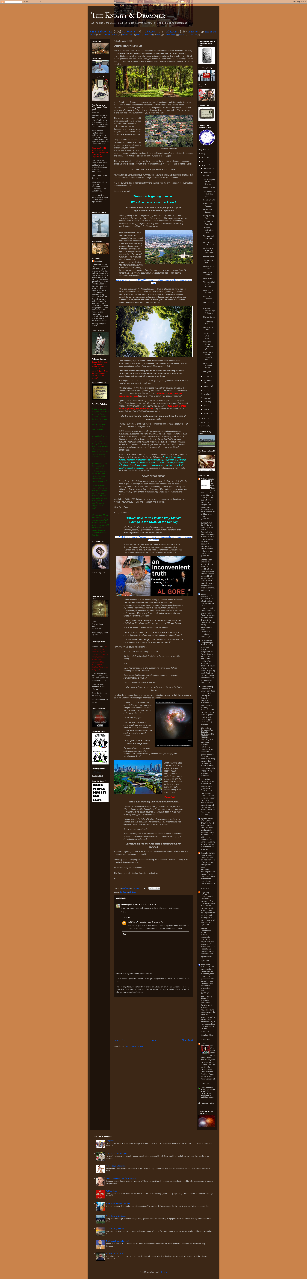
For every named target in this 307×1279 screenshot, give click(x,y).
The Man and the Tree (208, 237)
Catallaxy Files (207, 1035)
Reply (123, 912)
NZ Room (148, 35)
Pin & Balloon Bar (101, 31)
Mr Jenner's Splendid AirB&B (207, 365)
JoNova (203, 594)
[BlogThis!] (152, 888)
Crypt (158, 35)
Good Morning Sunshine (115, 1228)
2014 (203, 422)
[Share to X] (154, 888)
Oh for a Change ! (207, 297)
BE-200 (206, 176)
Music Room (127, 35)
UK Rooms (172, 31)
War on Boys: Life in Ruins (116, 1166)
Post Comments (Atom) (134, 1046)
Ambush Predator (207, 479)
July (205, 390)
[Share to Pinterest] (159, 888)
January (207, 413)
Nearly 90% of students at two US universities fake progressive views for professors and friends (207, 603)
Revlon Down (208, 256)
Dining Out (207, 371)
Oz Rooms (129, 31)
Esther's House (209, 188)
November (208, 172)
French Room (170, 35)
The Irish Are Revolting (208, 223)
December (208, 169)
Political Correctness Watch (206, 931)
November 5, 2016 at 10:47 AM (151, 922)
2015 (203, 418)
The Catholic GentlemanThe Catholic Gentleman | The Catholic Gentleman (207, 733)
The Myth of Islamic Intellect (117, 1241)
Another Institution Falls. (208, 230)
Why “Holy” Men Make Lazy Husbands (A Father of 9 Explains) (207, 744)
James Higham (126, 904)
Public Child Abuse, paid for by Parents (121, 1178)
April (206, 402)
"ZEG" (203, 1044)
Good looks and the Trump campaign (207, 898)
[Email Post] (145, 888)
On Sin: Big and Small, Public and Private (207, 527)
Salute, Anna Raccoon (208, 205)
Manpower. (110, 1141)
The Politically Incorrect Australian (206, 999)
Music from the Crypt (208, 273)
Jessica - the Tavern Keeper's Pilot (208, 356)
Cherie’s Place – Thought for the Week (207, 564)
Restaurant (193, 35)
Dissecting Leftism (205, 893)
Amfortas (131, 922)
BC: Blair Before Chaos (115, 1254)
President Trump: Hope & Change (209, 310)
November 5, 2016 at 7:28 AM (144, 904)
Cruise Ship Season (207, 211)
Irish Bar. (182, 35)
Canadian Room (109, 34)
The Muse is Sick (208, 261)
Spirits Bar (193, 31)
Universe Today (207, 687)
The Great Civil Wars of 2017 (209, 336)
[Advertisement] (153, 1018)
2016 (203, 165)
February (207, 409)
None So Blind (208, 278)
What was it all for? (208, 291)
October (207, 376)
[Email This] (149, 888)
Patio (138, 35)
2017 (203, 161)
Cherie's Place (206, 560)
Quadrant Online (207, 1103)
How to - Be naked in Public (116, 1153)
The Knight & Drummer (128, 15)
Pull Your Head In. (112, 1191)
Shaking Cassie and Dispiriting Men (209, 320)
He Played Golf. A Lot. (208, 243)
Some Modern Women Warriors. (118, 1203)
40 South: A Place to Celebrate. (208, 250)
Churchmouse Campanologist (207, 642)
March (206, 406)
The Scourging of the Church (209, 181)
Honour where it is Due (208, 267)
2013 (203, 426)
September (208, 380)
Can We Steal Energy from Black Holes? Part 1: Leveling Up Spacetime (208, 693)
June (205, 394)
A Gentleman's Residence (116, 1216)
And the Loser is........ (208, 303)
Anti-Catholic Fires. (208, 328)
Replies (127, 917)
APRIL (203, 967)
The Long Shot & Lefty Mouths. (209, 284)
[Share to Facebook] (156, 888)
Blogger (164, 1272)
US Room (150, 31)
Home (154, 1040)
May (205, 398)
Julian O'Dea (205, 965)
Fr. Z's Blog (205, 779)
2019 (203, 154)
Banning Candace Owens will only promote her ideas (208, 857)
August (207, 386)
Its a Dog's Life (209, 200)
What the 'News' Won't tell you (208, 345)
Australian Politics (208, 853)
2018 (203, 157)
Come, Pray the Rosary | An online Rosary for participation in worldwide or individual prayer (208, 1092)
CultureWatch (206, 523)
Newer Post (120, 1040)
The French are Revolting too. (209, 194)
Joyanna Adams (207, 819)
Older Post (187, 1040)
